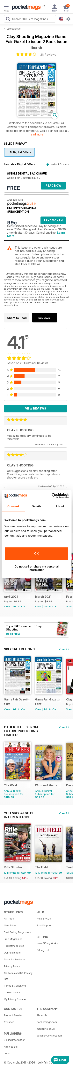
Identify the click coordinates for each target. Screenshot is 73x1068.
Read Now (53, 185)
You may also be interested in (19, 813)
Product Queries (13, 1015)
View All (64, 649)
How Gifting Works (47, 943)
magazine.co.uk (46, 1028)
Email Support (44, 925)
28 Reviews (48, 54)
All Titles (9, 918)
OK (36, 553)
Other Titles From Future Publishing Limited (21, 727)
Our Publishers (12, 952)
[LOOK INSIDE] (36, 116)
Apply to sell (11, 1046)
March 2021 (43, 596)
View (7, 606)
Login (7, 1053)
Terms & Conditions (15, 985)
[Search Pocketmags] (8, 19)
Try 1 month (53, 220)
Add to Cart (19, 606)
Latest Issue (14, 28)
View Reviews (35, 408)
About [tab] (59, 506)
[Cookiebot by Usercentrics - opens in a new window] (52, 495)
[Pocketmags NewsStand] (25, 8)
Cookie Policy (12, 992)
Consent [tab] (13, 506)
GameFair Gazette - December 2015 (48, 699)
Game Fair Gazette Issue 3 (17, 699)
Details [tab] (36, 506)
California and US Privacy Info (18, 976)
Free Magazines (13, 939)
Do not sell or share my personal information (36, 568)
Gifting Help (43, 950)
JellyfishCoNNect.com (49, 1035)
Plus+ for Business (14, 959)
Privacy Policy (12, 966)
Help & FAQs (44, 918)
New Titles (10, 925)
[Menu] (6, 7)
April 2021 (11, 596)
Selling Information (14, 1039)
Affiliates (9, 1022)
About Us (42, 1015)
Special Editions (19, 649)
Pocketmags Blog (14, 945)
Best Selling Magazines (17, 932)
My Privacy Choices (15, 999)
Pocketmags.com (47, 1022)
